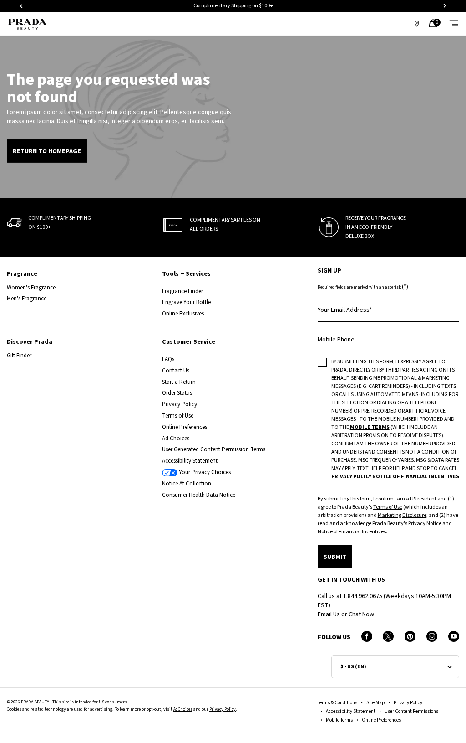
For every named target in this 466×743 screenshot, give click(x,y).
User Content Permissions (411, 711)
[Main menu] (453, 24)
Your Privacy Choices (204, 472)
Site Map (375, 702)
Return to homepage (47, 151)
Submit (335, 557)
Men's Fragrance (26, 299)
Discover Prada (29, 341)
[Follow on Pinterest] (410, 636)
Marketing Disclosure (402, 515)
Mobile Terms (339, 720)
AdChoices (182, 709)
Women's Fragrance (31, 288)
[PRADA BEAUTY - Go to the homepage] (27, 24)
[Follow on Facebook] (366, 636)
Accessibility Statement (190, 461)
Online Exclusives (183, 314)
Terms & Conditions (337, 702)
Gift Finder (19, 356)
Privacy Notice (424, 523)
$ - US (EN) (353, 667)
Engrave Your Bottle (186, 302)
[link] (436, 24)
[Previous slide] (21, 5)
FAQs (168, 359)
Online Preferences (184, 427)
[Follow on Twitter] (388, 636)
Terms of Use (177, 416)
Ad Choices (175, 439)
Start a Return (179, 382)
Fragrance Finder (182, 291)
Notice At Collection (186, 484)
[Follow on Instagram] (431, 636)
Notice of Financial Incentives (352, 532)
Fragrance (22, 274)
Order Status (177, 393)
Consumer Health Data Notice (198, 495)
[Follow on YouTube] (453, 636)
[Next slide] (444, 5)
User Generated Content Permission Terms (213, 450)
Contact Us (175, 371)
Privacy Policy (179, 404)
